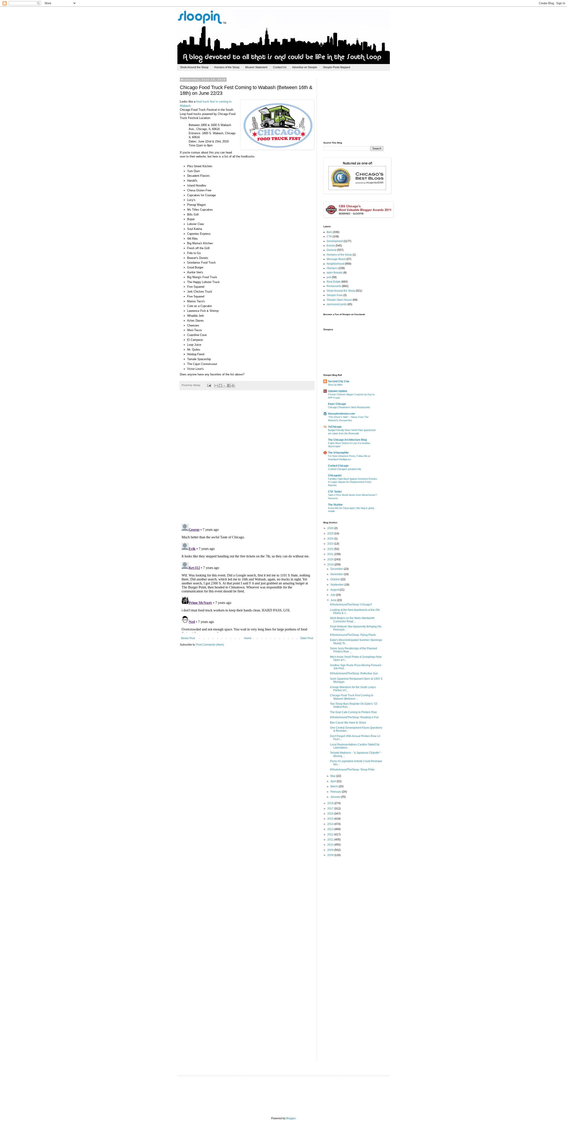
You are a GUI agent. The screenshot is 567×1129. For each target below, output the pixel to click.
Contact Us (279, 67)
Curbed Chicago (338, 465)
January (335, 796)
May (333, 776)
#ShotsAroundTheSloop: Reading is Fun (354, 717)
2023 (330, 543)
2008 (330, 855)
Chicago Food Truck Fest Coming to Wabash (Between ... (351, 697)
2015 (330, 818)
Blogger (290, 1118)
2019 (330, 564)
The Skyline (335, 504)
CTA (329, 236)
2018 (330, 803)
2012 (330, 834)
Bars (329, 232)
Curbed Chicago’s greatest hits (344, 469)
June (333, 600)
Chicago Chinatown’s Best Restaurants (349, 407)
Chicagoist (335, 475)
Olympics (332, 268)
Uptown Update (337, 391)
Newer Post (188, 638)
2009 (330, 850)
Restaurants (334, 286)
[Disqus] (247, 459)
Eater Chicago (337, 403)
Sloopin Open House (339, 299)
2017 (330, 808)
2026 (330, 528)
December (337, 568)
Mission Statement (256, 67)
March (334, 786)
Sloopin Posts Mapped (336, 67)
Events (331, 245)
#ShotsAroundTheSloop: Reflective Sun (354, 673)
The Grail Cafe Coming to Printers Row (353, 712)
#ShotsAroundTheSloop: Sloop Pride (352, 769)
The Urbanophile (338, 452)
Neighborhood (335, 263)
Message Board (336, 259)
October (335, 579)
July (333, 594)
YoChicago (335, 426)
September (337, 584)
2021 (330, 554)
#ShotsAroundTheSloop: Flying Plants (353, 634)
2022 (330, 549)
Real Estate (334, 281)
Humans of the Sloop (226, 67)
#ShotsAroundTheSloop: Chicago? (351, 604)
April (333, 781)
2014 (330, 824)
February (336, 791)
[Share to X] (224, 385)
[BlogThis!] (220, 385)
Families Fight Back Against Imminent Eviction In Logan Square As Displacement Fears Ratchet (352, 482)
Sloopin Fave (335, 295)
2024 (330, 538)
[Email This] (216, 385)
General (331, 250)
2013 (330, 829)
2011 (330, 839)
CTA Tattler (335, 491)
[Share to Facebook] (229, 385)
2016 (330, 813)
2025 (330, 533)
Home (247, 638)
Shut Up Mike (335, 384)
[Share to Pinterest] (233, 385)
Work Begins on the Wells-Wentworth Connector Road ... (352, 620)
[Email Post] (209, 385)
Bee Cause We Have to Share (348, 722)
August (335, 589)
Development (335, 241)
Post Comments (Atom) (210, 644)
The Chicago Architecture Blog (347, 439)
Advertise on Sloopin (304, 67)
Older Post (306, 638)
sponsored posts (337, 304)
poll (329, 277)
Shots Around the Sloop (194, 67)
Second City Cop (338, 381)
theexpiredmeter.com (341, 413)
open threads (335, 272)
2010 (330, 844)
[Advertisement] (356, 106)
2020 (330, 559)
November (337, 574)
